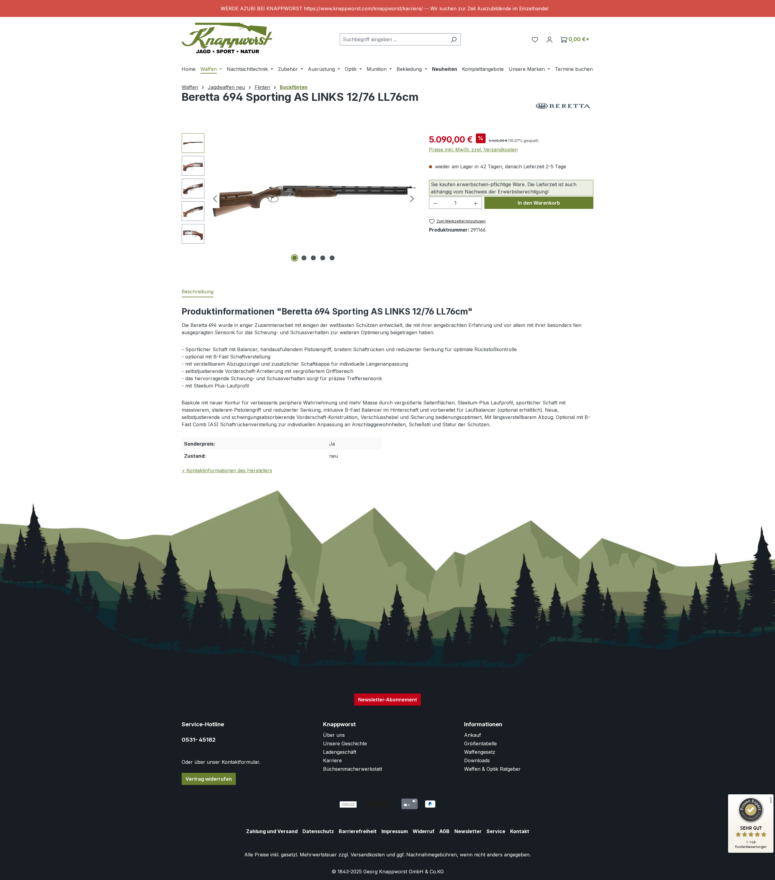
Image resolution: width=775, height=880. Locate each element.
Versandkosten (368, 855)
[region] (387, 8)
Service (495, 831)
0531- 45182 (199, 740)
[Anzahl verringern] (435, 203)
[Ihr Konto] (549, 39)
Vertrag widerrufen (209, 779)
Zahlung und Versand (272, 831)
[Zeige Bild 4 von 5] (322, 257)
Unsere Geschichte (345, 743)
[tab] (197, 291)
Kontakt (519, 831)
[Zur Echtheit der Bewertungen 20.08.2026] (750, 851)
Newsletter (468, 831)
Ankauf (472, 735)
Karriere (332, 760)
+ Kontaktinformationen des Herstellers (227, 470)
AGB (444, 831)
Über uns (334, 735)
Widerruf (423, 831)
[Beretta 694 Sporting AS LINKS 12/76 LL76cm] (313, 198)
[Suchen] (454, 39)
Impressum (394, 831)
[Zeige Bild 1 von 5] (294, 257)
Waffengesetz (479, 752)
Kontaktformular (240, 762)
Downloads (477, 760)
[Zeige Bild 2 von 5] (304, 257)
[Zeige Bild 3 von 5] (313, 257)
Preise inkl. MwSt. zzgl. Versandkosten (473, 150)
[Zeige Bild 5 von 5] (332, 257)
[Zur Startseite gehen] (227, 38)
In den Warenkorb (539, 203)
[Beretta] (563, 106)
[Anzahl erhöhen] (476, 203)
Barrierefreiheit (358, 831)
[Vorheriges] (214, 198)
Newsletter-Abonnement (387, 700)
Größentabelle (480, 743)
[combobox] (393, 39)
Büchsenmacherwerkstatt (352, 769)
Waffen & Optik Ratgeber (492, 769)
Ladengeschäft (339, 752)
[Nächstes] (412, 198)
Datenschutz (318, 831)
